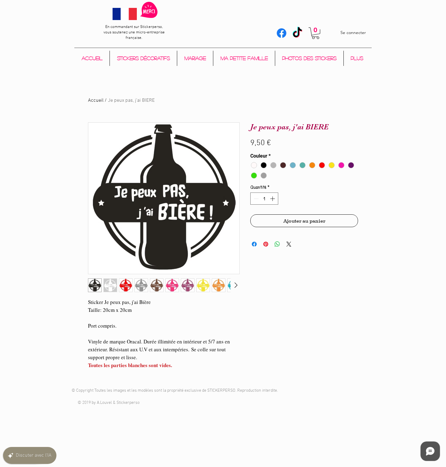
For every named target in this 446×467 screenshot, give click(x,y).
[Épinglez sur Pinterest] (265, 244)
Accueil (95, 100)
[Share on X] (288, 244)
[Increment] (273, 198)
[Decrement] (255, 198)
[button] (316, 33)
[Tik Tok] (297, 33)
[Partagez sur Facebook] (254, 244)
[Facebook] (281, 33)
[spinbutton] (264, 198)
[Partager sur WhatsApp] (277, 244)
